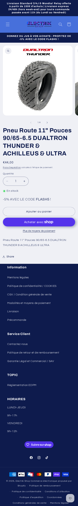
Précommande (16, 320)
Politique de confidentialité (26, 492)
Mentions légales (18, 277)
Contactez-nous (17, 344)
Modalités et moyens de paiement (29, 303)
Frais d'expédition (12, 167)
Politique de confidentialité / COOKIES (32, 286)
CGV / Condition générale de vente (29, 294)
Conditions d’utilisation (57, 492)
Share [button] (10, 256)
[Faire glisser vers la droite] (47, 123)
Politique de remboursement (44, 486)
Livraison (13, 311)
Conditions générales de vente (29, 503)
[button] (7, 24)
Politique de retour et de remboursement (33, 352)
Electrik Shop (23, 481)
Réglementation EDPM (21, 385)
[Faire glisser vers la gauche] (31, 123)
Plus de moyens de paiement (39, 231)
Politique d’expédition (31, 497)
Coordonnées (54, 497)
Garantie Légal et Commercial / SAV (30, 361)
